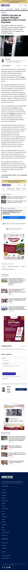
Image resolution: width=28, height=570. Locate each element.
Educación (4, 495)
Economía (4, 492)
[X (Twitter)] (5, 567)
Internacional (5, 500)
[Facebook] (2, 567)
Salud (3, 511)
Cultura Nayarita (5, 532)
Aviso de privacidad (6, 555)
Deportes (4, 530)
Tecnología (4, 516)
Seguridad (4, 524)
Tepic (23, 77)
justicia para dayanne (8, 269)
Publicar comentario (9, 373)
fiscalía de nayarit (13, 266)
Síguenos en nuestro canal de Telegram (15, 223)
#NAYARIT (17, 9)
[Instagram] (7, 567)
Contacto (4, 545)
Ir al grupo (15, 217)
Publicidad (4, 548)
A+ (25, 65)
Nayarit (3, 12)
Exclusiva (4, 498)
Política (3, 506)
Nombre (4, 358)
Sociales (3, 514)
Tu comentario (5, 363)
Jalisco (3, 527)
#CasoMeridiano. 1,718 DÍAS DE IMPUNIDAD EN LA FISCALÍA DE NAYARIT (14, 2)
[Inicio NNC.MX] (5, 5)
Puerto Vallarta (5, 508)
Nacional (4, 522)
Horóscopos (4, 535)
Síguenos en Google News (15, 228)
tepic (3, 266)
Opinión (3, 503)
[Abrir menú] (25, 5)
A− (22, 65)
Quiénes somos (5, 542)
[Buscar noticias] (2, 9)
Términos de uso (5, 558)
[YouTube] (9, 567)
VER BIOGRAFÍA (20, 389)
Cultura (3, 490)
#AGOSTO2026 (9, 9)
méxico (23, 266)
